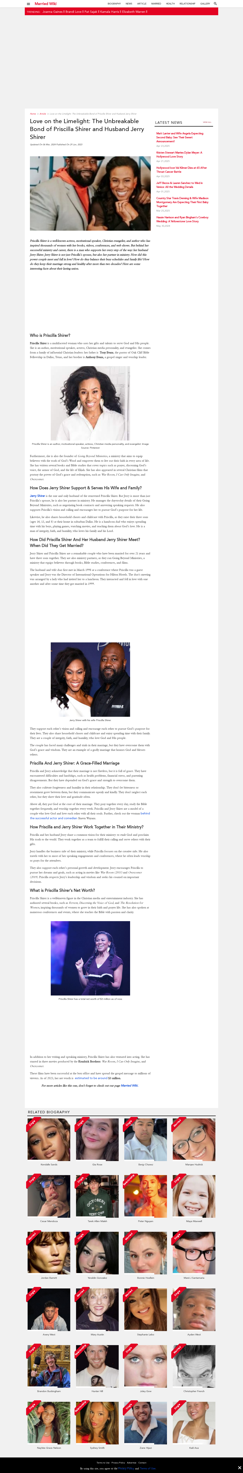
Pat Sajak (90, 11)
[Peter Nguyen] (145, 1216)
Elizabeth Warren (133, 11)
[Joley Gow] (145, 1386)
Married (156, 3)
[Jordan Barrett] (49, 1273)
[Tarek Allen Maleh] (97, 1216)
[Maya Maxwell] (194, 1216)
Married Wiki (46, 3)
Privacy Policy (126, 1468)
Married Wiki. (129, 1085)
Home (33, 114)
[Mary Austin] (97, 1330)
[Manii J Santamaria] (194, 1273)
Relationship (187, 3)
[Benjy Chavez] (145, 1160)
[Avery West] (49, 1330)
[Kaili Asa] (194, 1443)
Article (141, 3)
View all (207, 122)
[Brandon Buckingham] (49, 1386)
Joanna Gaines (52, 11)
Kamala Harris (109, 11)
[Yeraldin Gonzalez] (97, 1273)
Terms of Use (148, 1468)
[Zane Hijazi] (145, 1443)
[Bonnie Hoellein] (145, 1273)
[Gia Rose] (97, 1160)
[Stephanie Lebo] (145, 1330)
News (129, 3)
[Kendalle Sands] (49, 1160)
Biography (114, 3)
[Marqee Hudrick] (194, 1160)
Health (170, 3)
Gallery (205, 3)
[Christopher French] (194, 1386)
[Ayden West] (194, 1330)
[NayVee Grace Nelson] (49, 1443)
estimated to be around (91, 1078)
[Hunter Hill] (97, 1386)
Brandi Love (73, 11)
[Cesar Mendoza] (49, 1216)
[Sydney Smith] (97, 1443)
